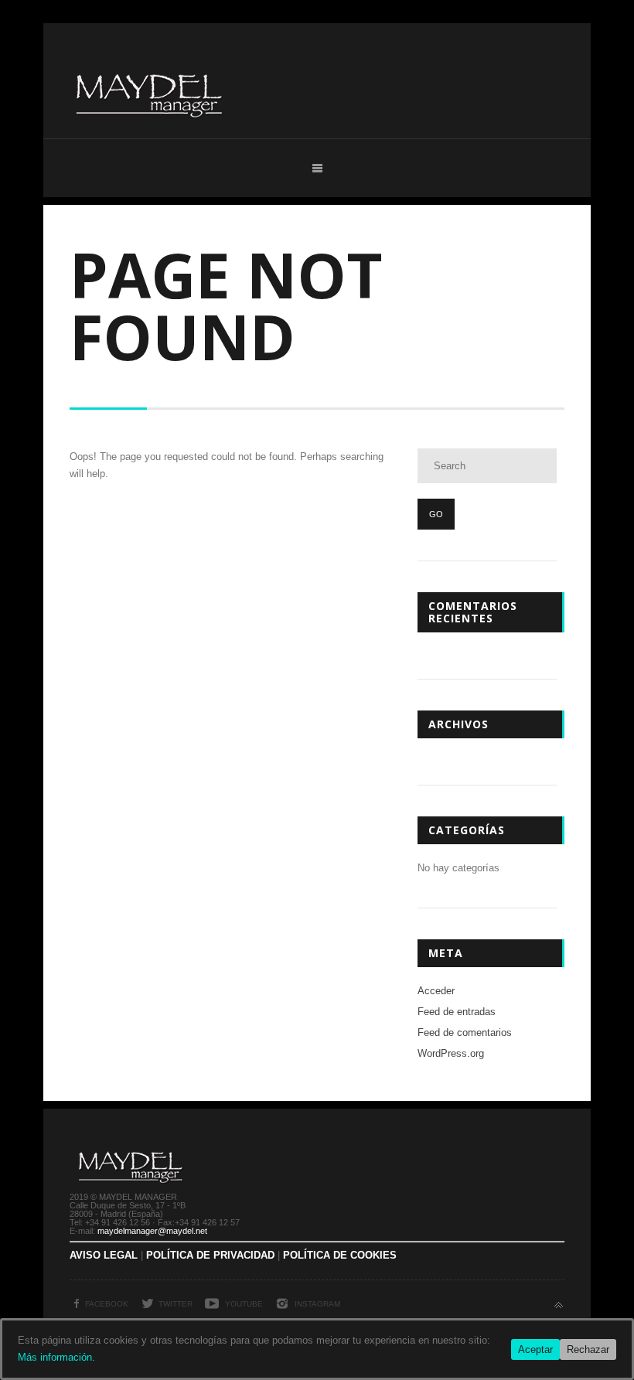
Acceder (436, 991)
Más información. (56, 1357)
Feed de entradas (457, 1011)
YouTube (244, 1304)
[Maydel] (150, 141)
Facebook (106, 1304)
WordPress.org (451, 1053)
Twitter (175, 1304)
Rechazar (588, 1349)
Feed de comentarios (465, 1032)
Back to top (558, 1305)
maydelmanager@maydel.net (152, 1230)
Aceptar (535, 1349)
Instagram (317, 1304)
